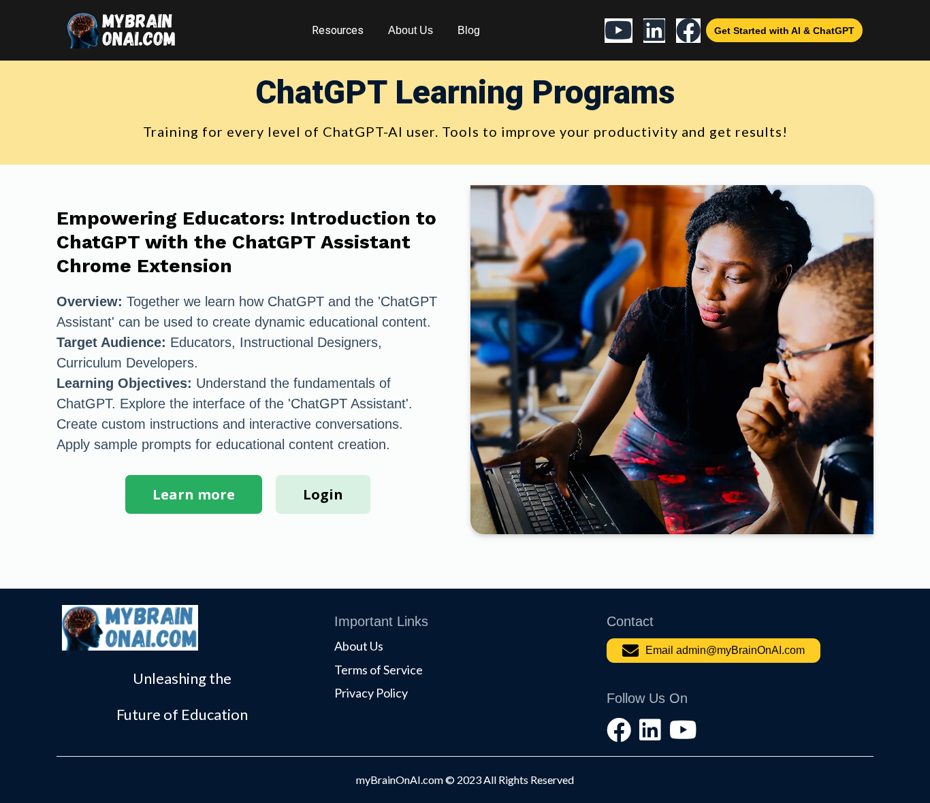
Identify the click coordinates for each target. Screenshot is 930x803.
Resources (338, 30)
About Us (410, 30)
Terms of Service (378, 669)
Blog (469, 30)
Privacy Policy (371, 692)
